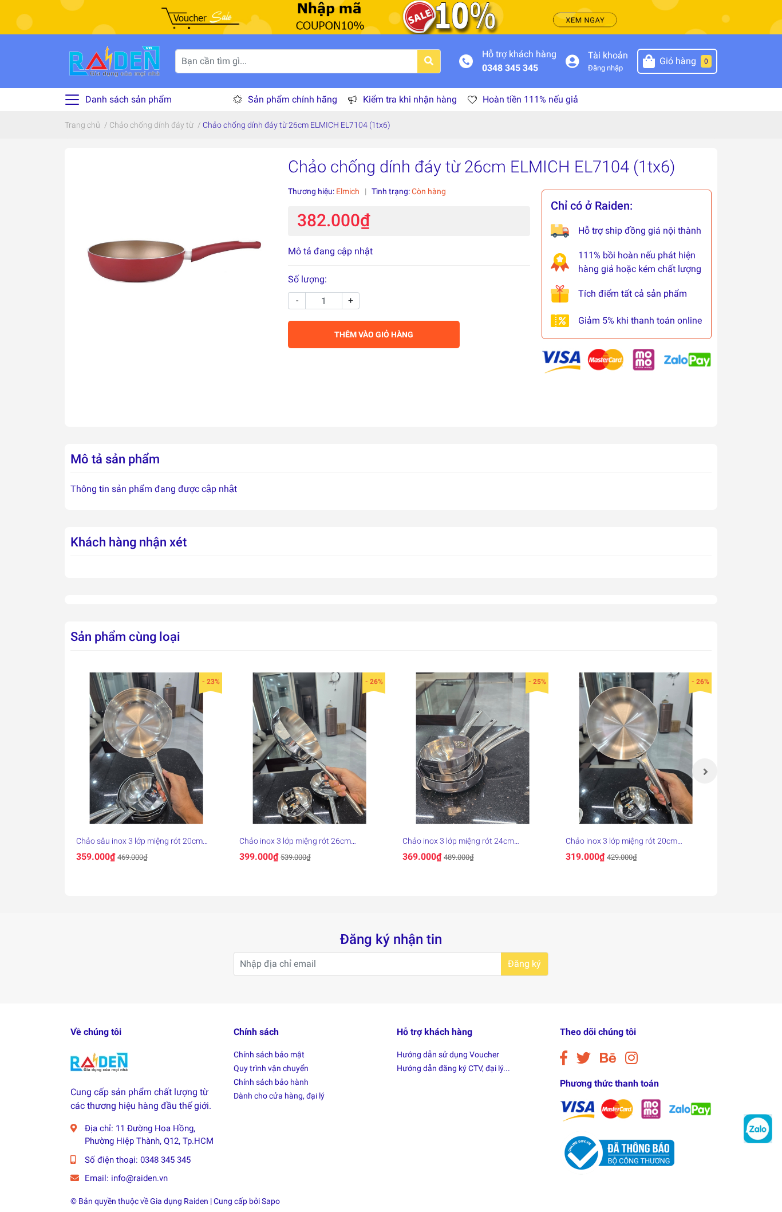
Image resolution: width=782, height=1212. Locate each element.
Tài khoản (608, 55)
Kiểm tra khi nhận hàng (410, 99)
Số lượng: (307, 279)
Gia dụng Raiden (179, 1201)
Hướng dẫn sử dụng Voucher (448, 1054)
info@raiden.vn (139, 1178)
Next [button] (704, 771)
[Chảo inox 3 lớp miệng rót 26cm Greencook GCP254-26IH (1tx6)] (309, 748)
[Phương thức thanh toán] (627, 360)
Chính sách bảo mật (269, 1054)
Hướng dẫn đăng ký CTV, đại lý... (453, 1068)
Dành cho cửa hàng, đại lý (279, 1095)
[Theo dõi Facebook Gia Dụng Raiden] (563, 1058)
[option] (146, 771)
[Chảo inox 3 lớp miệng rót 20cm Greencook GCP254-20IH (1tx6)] (636, 748)
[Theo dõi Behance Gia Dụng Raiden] (608, 1058)
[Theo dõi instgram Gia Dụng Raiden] (631, 1058)
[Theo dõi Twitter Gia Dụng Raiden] (583, 1058)
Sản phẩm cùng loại (125, 636)
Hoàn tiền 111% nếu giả (530, 99)
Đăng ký (524, 963)
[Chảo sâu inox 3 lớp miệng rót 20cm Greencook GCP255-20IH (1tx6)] (146, 748)
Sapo (271, 1201)
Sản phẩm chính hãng (292, 99)
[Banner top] (391, 16)
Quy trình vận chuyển (271, 1068)
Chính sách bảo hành (271, 1082)
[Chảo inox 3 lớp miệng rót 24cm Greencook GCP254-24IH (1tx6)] (472, 748)
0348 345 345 (510, 67)
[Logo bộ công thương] (617, 1152)
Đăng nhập (605, 68)
